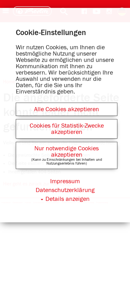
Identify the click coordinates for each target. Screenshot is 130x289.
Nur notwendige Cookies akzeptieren (66, 151)
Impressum (65, 181)
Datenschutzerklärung (65, 190)
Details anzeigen (67, 199)
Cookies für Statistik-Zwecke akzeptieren (67, 129)
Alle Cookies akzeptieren (66, 109)
